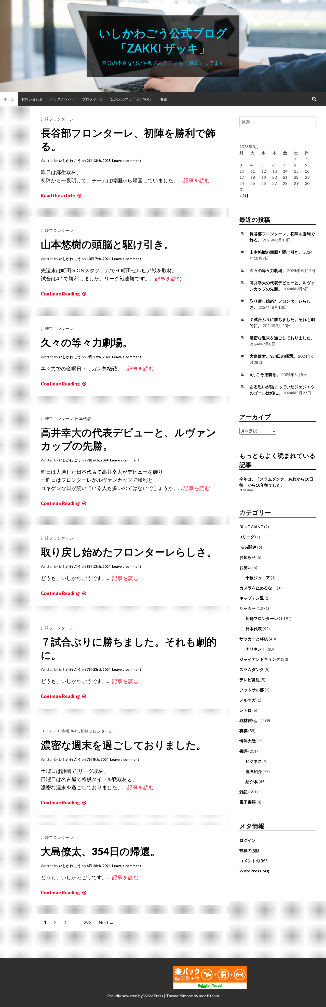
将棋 (75, 731)
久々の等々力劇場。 (87, 342)
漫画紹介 (254, 771)
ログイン (247, 840)
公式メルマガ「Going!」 (132, 99)
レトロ (245, 710)
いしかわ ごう (70, 160)
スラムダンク (251, 669)
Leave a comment (126, 160)
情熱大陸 (247, 740)
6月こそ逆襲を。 (265, 374)
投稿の (249, 850)
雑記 (243, 791)
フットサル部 (251, 689)
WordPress (153, 995)
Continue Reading (64, 293)
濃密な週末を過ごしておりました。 (123, 745)
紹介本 (252, 781)
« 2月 (244, 195)
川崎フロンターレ (57, 119)
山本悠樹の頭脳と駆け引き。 (107, 244)
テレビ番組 (249, 679)
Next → (106, 922)
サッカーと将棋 (55, 731)
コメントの (253, 860)
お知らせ (247, 557)
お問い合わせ (32, 99)
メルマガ (247, 700)
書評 (243, 750)
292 (87, 922)
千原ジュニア (258, 577)
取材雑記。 (249, 720)
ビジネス (254, 761)
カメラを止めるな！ (257, 587)
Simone (186, 995)
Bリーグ (246, 536)
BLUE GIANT (251, 526)
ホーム (9, 99)
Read (62, 195)
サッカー (247, 608)
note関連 (247, 547)
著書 (163, 99)
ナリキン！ (256, 649)
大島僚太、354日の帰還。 (100, 851)
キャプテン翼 (251, 598)
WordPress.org (254, 870)
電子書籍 (247, 801)
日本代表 (83, 418)
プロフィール (92, 99)
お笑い (245, 567)
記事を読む (196, 180)
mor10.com (209, 995)
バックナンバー (62, 99)
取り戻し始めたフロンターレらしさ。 (129, 552)
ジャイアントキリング (259, 659)
